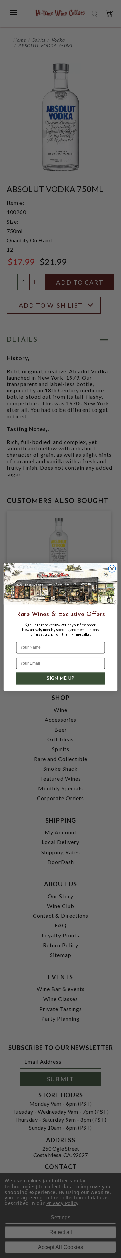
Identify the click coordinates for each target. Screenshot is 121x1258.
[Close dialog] (112, 568)
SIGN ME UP (60, 678)
